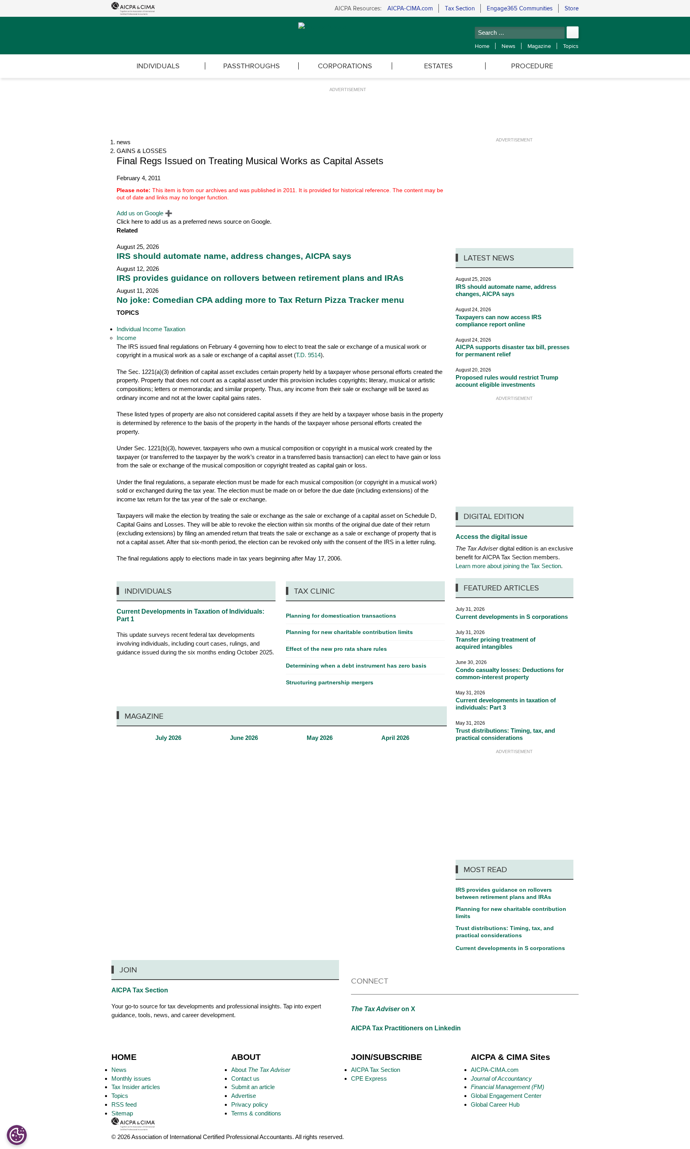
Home (482, 46)
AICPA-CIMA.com (410, 8)
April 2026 (395, 738)
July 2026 (168, 738)
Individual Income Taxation (151, 329)
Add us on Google (144, 213)
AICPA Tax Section (139, 990)
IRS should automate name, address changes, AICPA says (234, 256)
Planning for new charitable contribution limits (511, 912)
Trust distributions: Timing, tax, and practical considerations (505, 734)
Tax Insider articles (135, 1086)
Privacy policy (249, 1104)
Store (572, 8)
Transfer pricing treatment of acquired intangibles (495, 643)
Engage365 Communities (520, 8)
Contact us (245, 1078)
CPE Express (369, 1078)
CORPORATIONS (345, 66)
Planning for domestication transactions (341, 615)
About (260, 1069)
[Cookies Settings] (17, 1135)
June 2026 (244, 738)
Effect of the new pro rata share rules (336, 649)
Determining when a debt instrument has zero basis (356, 665)
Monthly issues (131, 1078)
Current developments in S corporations (512, 616)
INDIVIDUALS (158, 66)
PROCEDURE (532, 66)
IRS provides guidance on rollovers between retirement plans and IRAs (260, 278)
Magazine (539, 46)
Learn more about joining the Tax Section (508, 566)
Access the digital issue (491, 536)
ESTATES (438, 66)
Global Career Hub (495, 1104)
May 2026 (320, 738)
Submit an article (253, 1086)
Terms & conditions (256, 1113)
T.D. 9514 (308, 355)
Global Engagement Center (506, 1095)
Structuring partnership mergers (329, 682)
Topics (571, 46)
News (509, 46)
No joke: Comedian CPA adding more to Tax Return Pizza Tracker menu (260, 300)
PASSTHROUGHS (251, 66)
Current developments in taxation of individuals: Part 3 (506, 704)
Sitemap (122, 1113)
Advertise (243, 1095)
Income (126, 337)
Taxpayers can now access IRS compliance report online (498, 321)
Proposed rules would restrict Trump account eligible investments (507, 381)
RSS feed (124, 1104)
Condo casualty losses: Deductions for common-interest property (510, 673)
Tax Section (460, 8)
